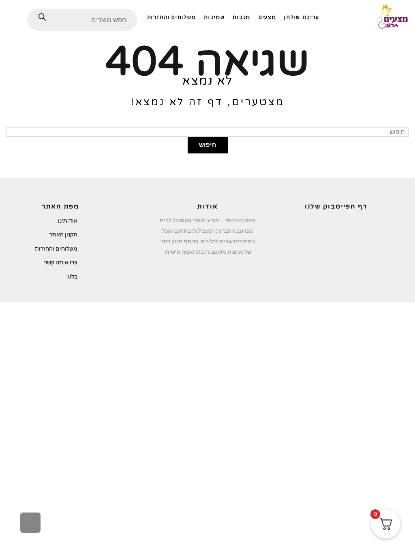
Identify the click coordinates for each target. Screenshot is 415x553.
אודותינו (67, 220)
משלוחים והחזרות (56, 248)
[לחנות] (13, 17)
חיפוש (207, 145)
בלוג (72, 276)
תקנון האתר (63, 234)
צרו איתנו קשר (60, 262)
